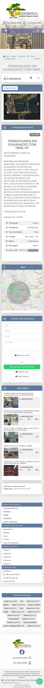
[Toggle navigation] (38, 31)
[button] (6, 104)
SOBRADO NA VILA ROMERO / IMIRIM (18, 446)
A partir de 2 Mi (9, 581)
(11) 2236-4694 (34, 23)
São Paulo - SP (23, 56)
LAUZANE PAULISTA (10, 508)
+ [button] (4, 272)
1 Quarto (6, 550)
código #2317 (14, 615)
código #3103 (28, 619)
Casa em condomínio (11, 543)
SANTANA (7, 512)
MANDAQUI (7, 519)
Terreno (6, 539)
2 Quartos (7, 554)
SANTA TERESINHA (10, 522)
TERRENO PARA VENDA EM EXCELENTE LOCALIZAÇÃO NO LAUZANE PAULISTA (18, 394)
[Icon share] (22, 652)
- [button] (4, 275)
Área (33, 56)
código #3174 (34, 626)
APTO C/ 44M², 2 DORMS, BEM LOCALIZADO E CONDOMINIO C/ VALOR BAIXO (21, 429)
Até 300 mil (7, 571)
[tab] (10, 88)
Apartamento (8, 529)
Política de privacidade (22, 685)
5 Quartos (7, 564)
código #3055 (18, 605)
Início (7, 56)
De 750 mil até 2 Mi (10, 578)
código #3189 (18, 612)
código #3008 (33, 608)
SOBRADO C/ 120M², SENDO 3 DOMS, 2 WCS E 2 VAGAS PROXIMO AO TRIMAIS (22, 462)
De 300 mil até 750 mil (11, 574)
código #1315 (34, 612)
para (34, 605)
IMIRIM (5, 515)
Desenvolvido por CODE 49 (22, 687)
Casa (5, 536)
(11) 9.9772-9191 (14, 23)
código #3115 (30, 615)
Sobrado (6, 533)
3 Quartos (7, 557)
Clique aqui (8, 489)
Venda (13, 56)
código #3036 (13, 622)
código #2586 (10, 601)
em (14, 626)
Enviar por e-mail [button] (22, 355)
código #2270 (33, 601)
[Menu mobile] (6, 30)
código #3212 (10, 608)
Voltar (38, 59)
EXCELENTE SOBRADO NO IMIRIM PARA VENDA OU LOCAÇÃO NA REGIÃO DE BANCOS (21, 412)
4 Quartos (7, 560)
